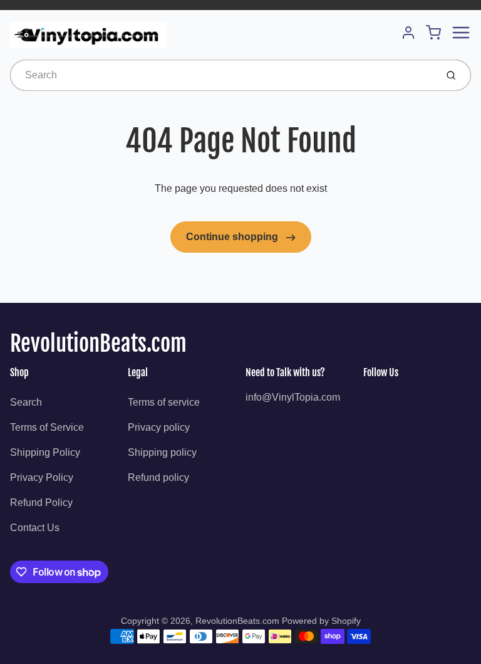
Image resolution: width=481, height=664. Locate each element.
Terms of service (164, 402)
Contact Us (34, 527)
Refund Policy (41, 502)
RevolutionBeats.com (98, 343)
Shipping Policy (45, 452)
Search (26, 402)
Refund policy (158, 477)
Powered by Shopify (321, 621)
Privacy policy (159, 427)
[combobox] (222, 75)
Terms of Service (47, 427)
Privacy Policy (41, 477)
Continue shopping (233, 236)
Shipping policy (162, 452)
